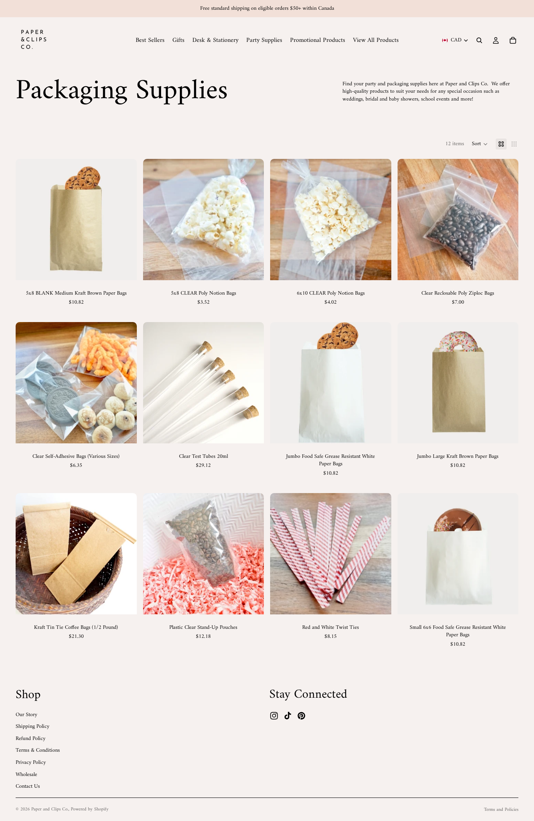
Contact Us (28, 786)
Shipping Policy (32, 726)
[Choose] (125, 268)
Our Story (26, 715)
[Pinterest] (301, 716)
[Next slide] (252, 219)
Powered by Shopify (90, 809)
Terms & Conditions (38, 751)
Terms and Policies (501, 810)
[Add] (252, 431)
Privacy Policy (31, 762)
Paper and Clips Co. (49, 809)
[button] (480, 144)
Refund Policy (30, 739)
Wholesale (26, 775)
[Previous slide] (155, 219)
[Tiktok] (287, 716)
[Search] (479, 40)
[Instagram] (274, 716)
